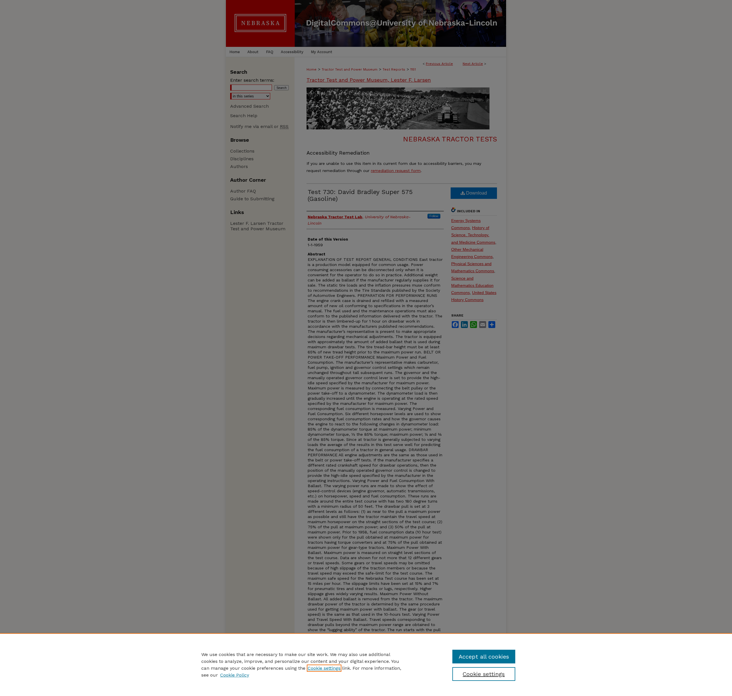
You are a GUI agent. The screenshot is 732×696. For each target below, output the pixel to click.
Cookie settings (324, 668)
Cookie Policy (234, 675)
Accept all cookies (484, 656)
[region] (366, 664)
